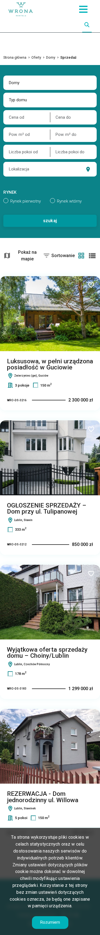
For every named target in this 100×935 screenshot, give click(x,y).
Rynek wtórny (69, 201)
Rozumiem (50, 922)
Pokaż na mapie (27, 255)
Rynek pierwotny (25, 201)
